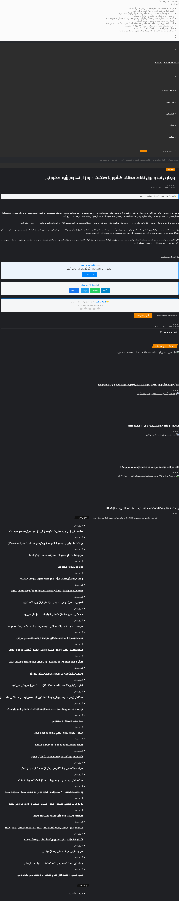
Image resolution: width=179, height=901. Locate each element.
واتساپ (95, 290)
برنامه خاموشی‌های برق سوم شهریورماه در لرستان (151, 8)
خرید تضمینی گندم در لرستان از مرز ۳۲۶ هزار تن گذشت (149, 26)
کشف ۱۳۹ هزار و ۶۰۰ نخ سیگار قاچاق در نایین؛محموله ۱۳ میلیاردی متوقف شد (140, 18)
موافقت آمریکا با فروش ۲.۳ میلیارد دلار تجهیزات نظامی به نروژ (146, 31)
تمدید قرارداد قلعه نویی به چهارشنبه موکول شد (153, 11)
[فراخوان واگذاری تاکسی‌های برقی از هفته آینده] (90, 406)
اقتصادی (170, 160)
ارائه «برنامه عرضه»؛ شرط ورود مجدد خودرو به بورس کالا (149, 467)
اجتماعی (170, 114)
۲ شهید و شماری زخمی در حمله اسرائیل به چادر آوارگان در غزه (146, 13)
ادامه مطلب (89, 275)
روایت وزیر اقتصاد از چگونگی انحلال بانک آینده (154, 28)
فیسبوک (74, 290)
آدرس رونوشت (143, 315)
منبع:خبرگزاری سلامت (170, 257)
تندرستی (170, 102)
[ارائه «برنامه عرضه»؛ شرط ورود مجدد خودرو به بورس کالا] (90, 447)
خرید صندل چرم (76, 893)
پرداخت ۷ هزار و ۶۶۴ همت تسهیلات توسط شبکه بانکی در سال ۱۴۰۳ (142, 508)
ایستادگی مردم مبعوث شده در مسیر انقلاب (155, 21)
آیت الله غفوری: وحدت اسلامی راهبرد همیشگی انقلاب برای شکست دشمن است (139, 23)
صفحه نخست (168, 90)
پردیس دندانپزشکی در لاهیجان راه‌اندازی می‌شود (153, 16)
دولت (171, 137)
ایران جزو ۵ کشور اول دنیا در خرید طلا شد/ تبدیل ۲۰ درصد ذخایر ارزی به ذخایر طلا (138, 384)
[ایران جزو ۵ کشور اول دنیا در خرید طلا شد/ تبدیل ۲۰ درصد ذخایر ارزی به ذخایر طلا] (90, 365)
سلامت (170, 125)
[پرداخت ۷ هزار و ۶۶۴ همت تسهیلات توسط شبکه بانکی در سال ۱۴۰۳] (90, 489)
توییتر (85, 290)
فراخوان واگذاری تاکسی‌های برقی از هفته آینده (153, 426)
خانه (177, 160)
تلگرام (105, 290)
